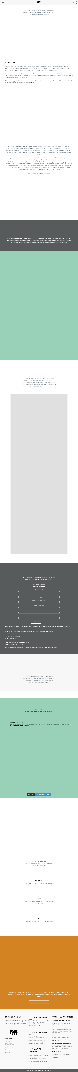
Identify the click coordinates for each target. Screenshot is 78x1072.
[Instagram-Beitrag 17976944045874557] (39, 730)
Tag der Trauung (39, 595)
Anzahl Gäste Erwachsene (39, 600)
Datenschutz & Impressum (44, 1070)
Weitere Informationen (39, 1002)
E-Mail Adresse (39, 616)
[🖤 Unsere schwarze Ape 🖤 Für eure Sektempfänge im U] (62, 737)
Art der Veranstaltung (39, 584)
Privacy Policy (37, 647)
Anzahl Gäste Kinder (39, 605)
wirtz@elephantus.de (23, 642)
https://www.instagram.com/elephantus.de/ (39, 711)
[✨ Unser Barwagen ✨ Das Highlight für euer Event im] (16, 774)
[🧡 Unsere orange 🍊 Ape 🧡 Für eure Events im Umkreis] (39, 767)
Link (28, 396)
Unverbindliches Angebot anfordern (39, 173)
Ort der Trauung (39, 589)
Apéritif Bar (31, 82)
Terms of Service (48, 647)
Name (39, 610)
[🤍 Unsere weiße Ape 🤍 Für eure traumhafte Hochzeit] (62, 768)
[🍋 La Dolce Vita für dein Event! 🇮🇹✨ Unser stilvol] (16, 742)
